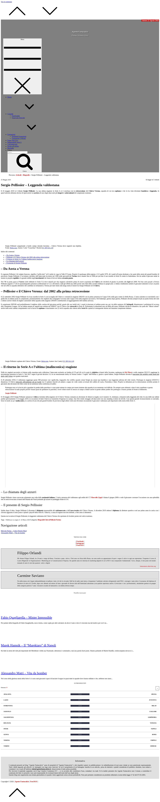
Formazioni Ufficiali (19, 138)
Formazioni (11, 134)
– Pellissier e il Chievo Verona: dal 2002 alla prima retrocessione (27, 257)
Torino (58, 520)
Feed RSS (80, 545)
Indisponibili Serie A (14, 142)
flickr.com (13, 248)
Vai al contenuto (6, 2)
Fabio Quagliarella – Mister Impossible (26, 617)
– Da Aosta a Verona (12, 255)
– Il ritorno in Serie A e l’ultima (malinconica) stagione (23, 259)
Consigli (10, 114)
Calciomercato (12, 144)
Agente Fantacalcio (80, 32)
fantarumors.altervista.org (148, 566)
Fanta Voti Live (12, 140)
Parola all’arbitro (13, 146)
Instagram (80, 543)
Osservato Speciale (18, 118)
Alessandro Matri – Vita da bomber (13, 533)
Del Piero (128, 372)
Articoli (18, 175)
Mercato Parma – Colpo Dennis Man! (14, 531)
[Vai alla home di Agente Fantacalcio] (71, 28)
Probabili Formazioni (19, 136)
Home (9, 97)
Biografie (10, 148)
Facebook (80, 541)
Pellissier (53, 520)
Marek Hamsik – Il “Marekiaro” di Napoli (28, 645)
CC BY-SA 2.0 (47, 248)
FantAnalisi (16, 116)
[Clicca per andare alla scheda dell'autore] (9, 561)
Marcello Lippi (96, 497)
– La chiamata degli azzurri (14, 261)
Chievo (47, 520)
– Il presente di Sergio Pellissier (16, 263)
